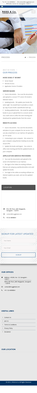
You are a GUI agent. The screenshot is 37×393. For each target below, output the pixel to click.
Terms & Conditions (10, 324)
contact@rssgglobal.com (26, 2)
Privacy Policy (8, 328)
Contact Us (7, 317)
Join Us (6, 321)
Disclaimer (7, 332)
